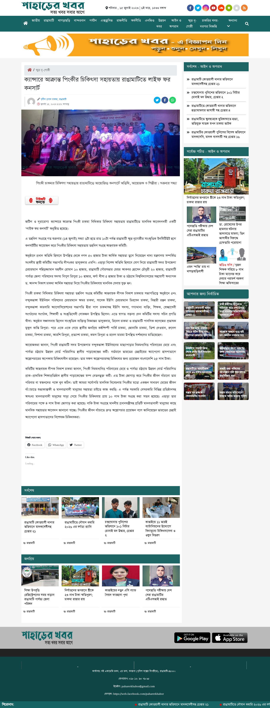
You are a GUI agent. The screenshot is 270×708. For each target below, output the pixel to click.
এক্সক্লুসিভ (107, 20)
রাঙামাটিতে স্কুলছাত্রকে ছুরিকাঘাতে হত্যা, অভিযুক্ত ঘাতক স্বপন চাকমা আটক (215, 121)
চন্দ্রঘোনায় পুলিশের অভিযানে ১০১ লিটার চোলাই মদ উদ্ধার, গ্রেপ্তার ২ (119, 529)
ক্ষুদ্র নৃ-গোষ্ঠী (191, 23)
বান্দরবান (79, 20)
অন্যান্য (232, 20)
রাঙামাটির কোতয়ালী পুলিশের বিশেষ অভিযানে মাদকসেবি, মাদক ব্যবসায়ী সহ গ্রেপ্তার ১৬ (218, 134)
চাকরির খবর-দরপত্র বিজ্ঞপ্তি (209, 23)
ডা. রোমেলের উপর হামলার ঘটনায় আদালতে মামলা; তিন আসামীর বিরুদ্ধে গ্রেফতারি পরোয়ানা (232, 233)
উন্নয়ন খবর (161, 23)
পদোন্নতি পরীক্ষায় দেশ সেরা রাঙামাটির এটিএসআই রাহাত (158, 595)
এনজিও (149, 20)
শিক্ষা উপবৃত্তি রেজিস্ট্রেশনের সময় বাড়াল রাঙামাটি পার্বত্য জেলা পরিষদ (39, 597)
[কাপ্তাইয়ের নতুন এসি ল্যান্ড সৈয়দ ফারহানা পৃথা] (120, 575)
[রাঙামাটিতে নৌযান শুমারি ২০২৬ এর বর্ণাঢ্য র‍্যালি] (80, 507)
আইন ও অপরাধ (175, 23)
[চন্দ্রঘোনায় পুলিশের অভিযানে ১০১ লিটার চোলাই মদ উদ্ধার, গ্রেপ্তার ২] (120, 507)
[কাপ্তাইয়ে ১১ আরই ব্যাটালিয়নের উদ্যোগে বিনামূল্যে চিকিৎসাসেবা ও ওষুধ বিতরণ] (161, 507)
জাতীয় (36, 20)
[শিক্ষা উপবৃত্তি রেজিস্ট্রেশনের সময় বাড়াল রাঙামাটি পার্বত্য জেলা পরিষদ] (40, 575)
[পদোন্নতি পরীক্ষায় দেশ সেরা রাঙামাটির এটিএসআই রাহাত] (161, 575)
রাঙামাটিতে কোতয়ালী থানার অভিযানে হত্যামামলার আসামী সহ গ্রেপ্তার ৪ (214, 108)
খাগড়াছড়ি (64, 20)
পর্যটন (93, 20)
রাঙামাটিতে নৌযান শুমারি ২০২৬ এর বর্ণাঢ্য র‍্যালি (79, 524)
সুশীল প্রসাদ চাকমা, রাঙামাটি (53, 99)
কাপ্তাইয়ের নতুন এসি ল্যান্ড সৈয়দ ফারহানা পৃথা (120, 592)
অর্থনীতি (136, 20)
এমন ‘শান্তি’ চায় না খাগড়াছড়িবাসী (198, 269)
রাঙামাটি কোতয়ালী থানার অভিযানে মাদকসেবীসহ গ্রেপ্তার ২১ (39, 527)
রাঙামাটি (49, 20)
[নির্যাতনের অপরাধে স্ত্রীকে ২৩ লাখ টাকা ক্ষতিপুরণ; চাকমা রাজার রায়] (80, 575)
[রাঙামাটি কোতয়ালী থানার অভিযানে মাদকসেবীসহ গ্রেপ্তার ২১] (40, 507)
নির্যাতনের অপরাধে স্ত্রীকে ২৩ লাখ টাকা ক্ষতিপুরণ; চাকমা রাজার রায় (79, 595)
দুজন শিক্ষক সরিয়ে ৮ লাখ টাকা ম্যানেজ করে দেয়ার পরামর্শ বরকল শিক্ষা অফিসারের (231, 274)
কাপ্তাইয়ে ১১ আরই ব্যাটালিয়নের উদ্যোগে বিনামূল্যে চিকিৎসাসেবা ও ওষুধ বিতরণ (160, 529)
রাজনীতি (122, 20)
